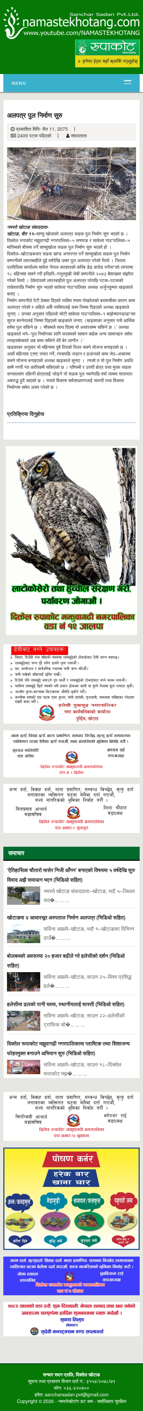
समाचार (16, 853)
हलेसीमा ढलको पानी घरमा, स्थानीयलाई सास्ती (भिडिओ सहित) (65, 1004)
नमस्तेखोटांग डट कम (75, 1401)
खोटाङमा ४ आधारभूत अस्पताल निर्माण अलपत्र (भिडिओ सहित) (66, 917)
